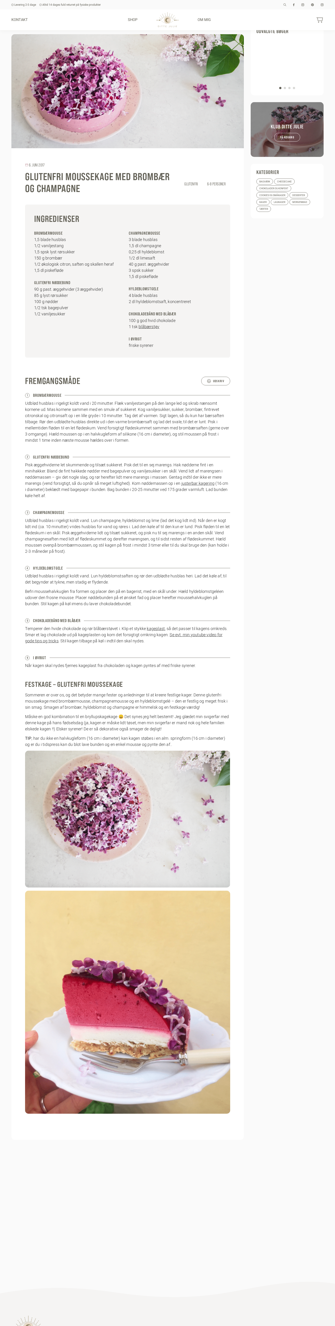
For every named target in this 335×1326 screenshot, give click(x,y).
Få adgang (287, 137)
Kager (263, 202)
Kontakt (19, 19)
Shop (133, 19)
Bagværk (264, 181)
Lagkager (279, 202)
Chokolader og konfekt (273, 188)
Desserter (298, 195)
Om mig (204, 19)
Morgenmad (299, 202)
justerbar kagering (198, 483)
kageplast (156, 628)
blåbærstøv (149, 327)
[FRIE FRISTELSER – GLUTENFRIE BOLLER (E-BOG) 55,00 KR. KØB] (287, 64)
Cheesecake (284, 181)
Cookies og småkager (272, 195)
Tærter (263, 209)
